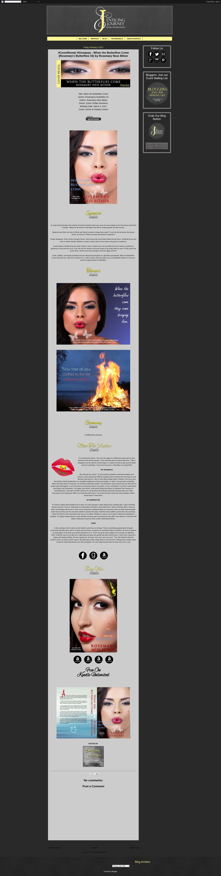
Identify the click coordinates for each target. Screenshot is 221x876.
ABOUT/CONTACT (134, 39)
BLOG (104, 39)
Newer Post (54, 848)
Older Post (134, 848)
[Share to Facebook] (97, 774)
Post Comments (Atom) (99, 852)
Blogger (114, 871)
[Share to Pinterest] (99, 774)
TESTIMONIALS (117, 39)
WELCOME (83, 39)
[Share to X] (95, 774)
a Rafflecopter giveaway (93, 435)
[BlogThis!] (92, 774)
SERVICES (95, 39)
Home (94, 848)
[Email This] (90, 774)
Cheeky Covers (101, 109)
